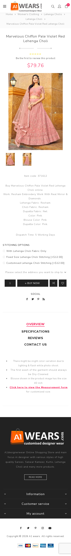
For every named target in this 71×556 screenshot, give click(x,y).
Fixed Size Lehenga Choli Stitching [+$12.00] (34, 257)
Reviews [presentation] (35, 338)
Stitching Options (16, 245)
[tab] (35, 324)
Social (35, 294)
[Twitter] (28, 528)
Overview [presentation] (35, 324)
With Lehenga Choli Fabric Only (26, 251)
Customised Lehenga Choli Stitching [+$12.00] (35, 263)
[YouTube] (50, 528)
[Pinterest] (35, 528)
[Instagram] (42, 528)
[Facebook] (21, 528)
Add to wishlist (63, 283)
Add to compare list (53, 283)
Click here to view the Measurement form (39, 387)
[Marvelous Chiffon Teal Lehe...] (44, 48)
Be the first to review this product (35, 58)
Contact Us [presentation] (35, 344)
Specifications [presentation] (36, 331)
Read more (35, 477)
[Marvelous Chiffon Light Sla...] (26, 48)
